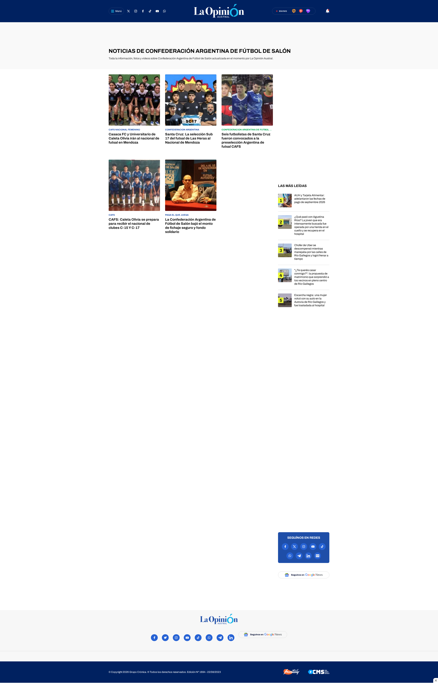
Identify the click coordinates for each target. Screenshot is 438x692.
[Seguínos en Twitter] (128, 11)
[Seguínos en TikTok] (150, 11)
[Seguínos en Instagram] (135, 11)
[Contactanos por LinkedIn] (308, 555)
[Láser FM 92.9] (301, 11)
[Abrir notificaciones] (327, 11)
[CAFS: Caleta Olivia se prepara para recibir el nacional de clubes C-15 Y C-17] (134, 197)
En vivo (283, 11)
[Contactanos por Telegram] (299, 555)
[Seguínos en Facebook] (143, 11)
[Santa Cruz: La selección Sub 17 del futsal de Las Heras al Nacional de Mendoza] (190, 111)
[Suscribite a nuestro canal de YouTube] (157, 11)
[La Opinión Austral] (219, 11)
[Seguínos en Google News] (317, 555)
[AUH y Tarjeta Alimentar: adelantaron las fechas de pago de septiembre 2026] (303, 202)
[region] (219, 35)
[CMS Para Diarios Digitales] (318, 672)
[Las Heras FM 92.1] (308, 11)
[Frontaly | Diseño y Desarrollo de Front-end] (291, 672)
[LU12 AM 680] (294, 11)
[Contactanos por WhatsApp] (164, 11)
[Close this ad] (435, 680)
